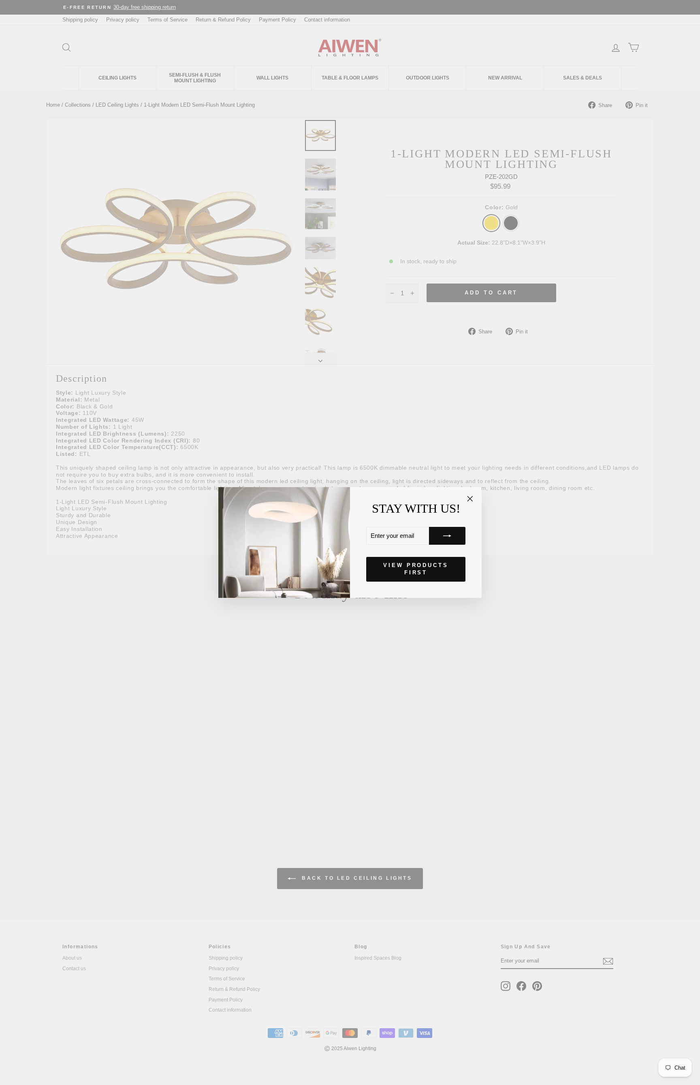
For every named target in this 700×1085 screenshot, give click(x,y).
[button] (447, 536)
